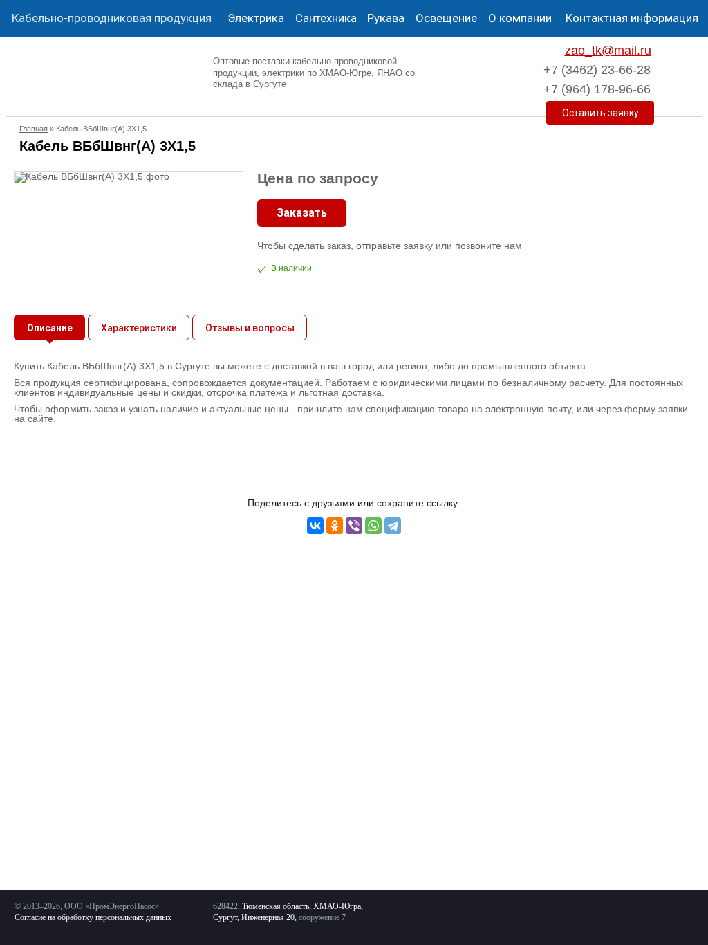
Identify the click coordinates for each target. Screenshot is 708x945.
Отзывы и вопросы (250, 327)
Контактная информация (632, 18)
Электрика (255, 18)
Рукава (385, 18)
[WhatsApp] (373, 525)
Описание (50, 327)
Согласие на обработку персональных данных (93, 917)
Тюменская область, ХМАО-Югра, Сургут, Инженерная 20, (288, 911)
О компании (520, 18)
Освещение (446, 18)
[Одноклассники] (334, 525)
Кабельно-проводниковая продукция (112, 18)
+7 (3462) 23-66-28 (597, 70)
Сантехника (326, 18)
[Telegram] (392, 525)
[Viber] (354, 525)
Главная (33, 129)
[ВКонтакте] (315, 525)
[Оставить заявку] (600, 113)
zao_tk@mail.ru (608, 50)
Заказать (302, 212)
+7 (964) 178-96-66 (597, 89)
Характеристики (139, 327)
